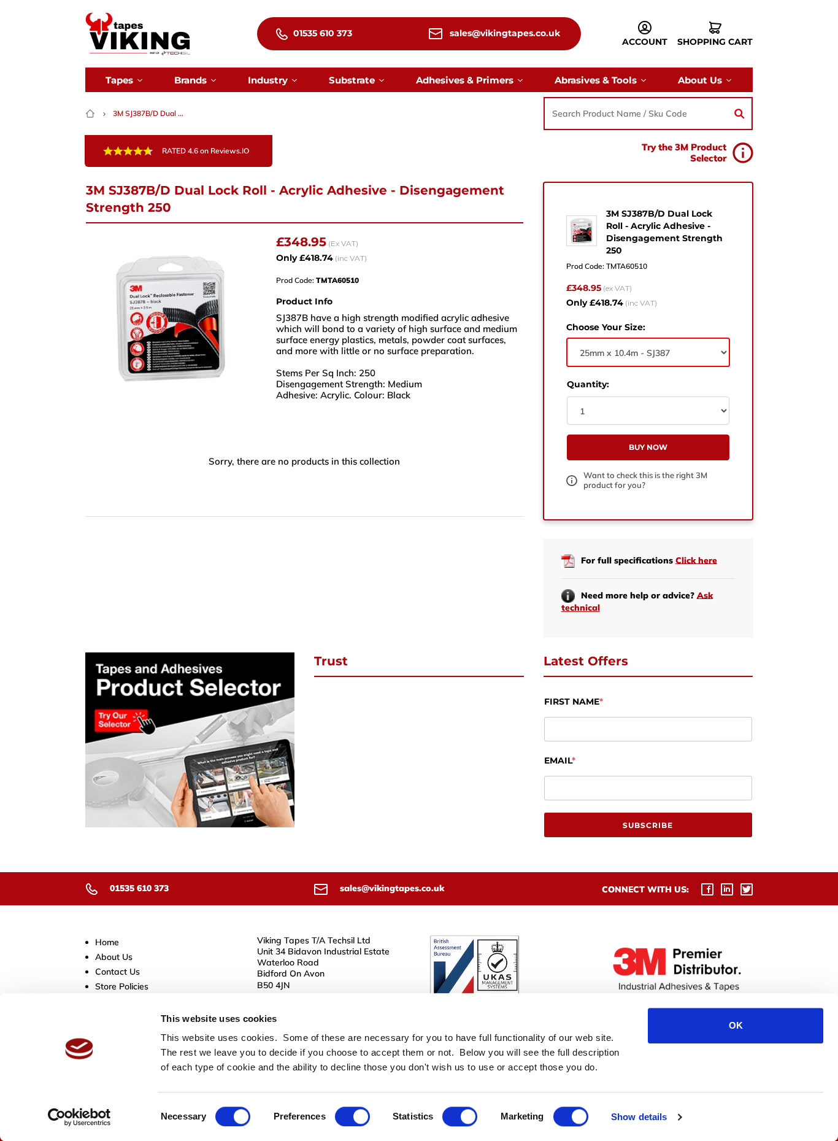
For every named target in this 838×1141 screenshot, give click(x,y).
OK (736, 1025)
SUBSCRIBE (648, 825)
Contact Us (117, 971)
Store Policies (121, 986)
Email (558, 760)
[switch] (352, 1116)
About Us (114, 956)
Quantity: (588, 384)
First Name (571, 701)
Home (107, 942)
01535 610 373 (321, 33)
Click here (696, 559)
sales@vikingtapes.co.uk (503, 33)
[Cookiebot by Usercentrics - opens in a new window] (79, 1117)
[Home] (91, 113)
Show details (639, 1117)
